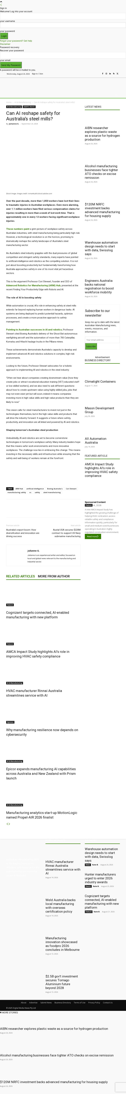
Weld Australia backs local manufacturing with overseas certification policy (60, 905)
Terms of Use (79, 1002)
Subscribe (91, 346)
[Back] (1, 5)
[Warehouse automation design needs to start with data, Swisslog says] (102, 233)
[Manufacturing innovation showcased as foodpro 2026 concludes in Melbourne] (63, 929)
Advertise (33, 1002)
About (23, 1002)
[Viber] (56, 131)
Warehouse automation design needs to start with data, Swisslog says (101, 248)
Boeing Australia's (55, 488)
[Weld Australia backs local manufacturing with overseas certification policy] (63, 890)
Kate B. (95, 864)
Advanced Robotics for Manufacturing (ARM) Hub (33, 285)
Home (9, 102)
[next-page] (9, 824)
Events (88, 886)
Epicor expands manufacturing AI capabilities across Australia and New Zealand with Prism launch (41, 773)
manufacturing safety (17, 492)
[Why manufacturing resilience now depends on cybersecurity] (43, 712)
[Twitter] (117, 74)
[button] (116, 95)
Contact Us (107, 1002)
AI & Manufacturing (22, 102)
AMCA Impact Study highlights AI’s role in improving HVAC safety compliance (101, 470)
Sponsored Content (95, 502)
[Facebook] (102, 74)
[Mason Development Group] (102, 399)
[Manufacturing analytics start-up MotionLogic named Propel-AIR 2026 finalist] (43, 794)
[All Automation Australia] (102, 429)
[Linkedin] (110, 74)
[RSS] (114, 74)
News (88, 865)
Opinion (10, 722)
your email (5, 60)
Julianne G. (14, 124)
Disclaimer (5, 44)
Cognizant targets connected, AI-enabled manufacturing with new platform (102, 901)
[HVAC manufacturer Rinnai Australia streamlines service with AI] (43, 672)
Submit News (46, 1002)
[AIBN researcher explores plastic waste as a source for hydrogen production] (102, 118)
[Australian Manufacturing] (22, 84)
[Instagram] (106, 74)
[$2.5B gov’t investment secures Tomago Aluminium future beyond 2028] (63, 967)
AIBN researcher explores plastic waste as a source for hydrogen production (102, 133)
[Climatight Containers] (102, 372)
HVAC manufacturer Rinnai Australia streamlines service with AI (62, 867)
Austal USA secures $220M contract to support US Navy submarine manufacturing (66, 533)
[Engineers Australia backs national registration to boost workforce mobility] (102, 271)
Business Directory (98, 360)
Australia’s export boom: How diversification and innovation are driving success (22, 533)
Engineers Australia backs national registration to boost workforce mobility (99, 286)
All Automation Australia (95, 440)
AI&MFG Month (29, 107)
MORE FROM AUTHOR (54, 576)
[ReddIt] (49, 131)
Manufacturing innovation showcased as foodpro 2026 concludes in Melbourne (62, 944)
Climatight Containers (100, 381)
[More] (71, 131)
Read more (92, 536)
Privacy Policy (94, 1002)
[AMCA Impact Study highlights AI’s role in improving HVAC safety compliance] (43, 633)
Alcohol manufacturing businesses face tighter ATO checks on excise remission (101, 172)
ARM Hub (19, 488)
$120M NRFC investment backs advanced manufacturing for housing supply (102, 210)
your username (7, 21)
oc (30, 492)
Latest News (93, 106)
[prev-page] (7, 824)
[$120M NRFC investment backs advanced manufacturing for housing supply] (102, 195)
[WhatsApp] (64, 131)
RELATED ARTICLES (20, 576)
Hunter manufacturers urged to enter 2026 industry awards (100, 878)
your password (7, 31)
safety (37, 492)
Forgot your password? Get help (16, 40)
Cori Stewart (71, 488)
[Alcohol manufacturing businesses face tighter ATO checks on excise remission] (102, 157)
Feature (10, 605)
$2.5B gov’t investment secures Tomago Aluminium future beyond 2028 (61, 982)
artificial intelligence (35, 488)
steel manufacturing (52, 492)
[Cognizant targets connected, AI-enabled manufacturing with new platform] (43, 594)
